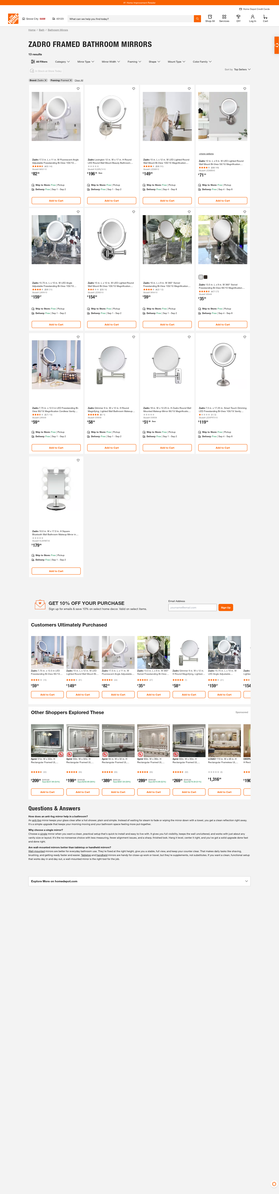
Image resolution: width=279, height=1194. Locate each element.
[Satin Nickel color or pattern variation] (201, 277)
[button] (238, 69)
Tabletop (86, 854)
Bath (41, 29)
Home (32, 29)
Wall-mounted (36, 851)
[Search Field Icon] (197, 18)
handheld (102, 854)
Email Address (176, 600)
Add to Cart (56, 200)
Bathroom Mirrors (58, 29)
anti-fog (36, 820)
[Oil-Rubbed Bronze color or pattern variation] (205, 277)
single (43, 833)
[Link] (56, 146)
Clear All (79, 80)
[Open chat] (276, 45)
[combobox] (131, 18)
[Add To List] (78, 88)
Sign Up (226, 607)
